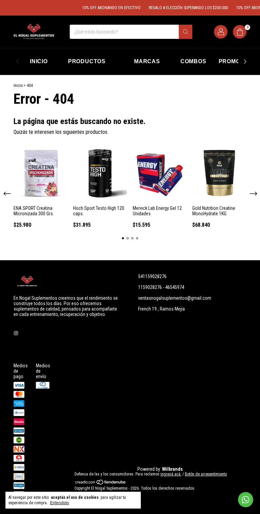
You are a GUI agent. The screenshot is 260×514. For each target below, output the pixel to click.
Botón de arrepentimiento (206, 474)
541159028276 (152, 276)
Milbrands (172, 469)
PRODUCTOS (87, 61)
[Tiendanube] (100, 483)
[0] (239, 32)
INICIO (39, 61)
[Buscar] (185, 32)
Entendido (59, 502)
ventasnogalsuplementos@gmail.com (174, 298)
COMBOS (193, 61)
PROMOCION (237, 61)
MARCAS (147, 61)
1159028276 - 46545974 (161, 287)
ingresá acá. (170, 474)
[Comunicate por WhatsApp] (245, 499)
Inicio (18, 85)
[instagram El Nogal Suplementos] (16, 333)
